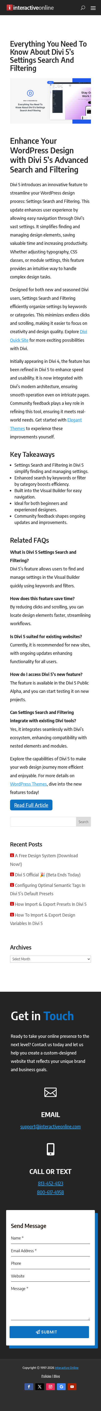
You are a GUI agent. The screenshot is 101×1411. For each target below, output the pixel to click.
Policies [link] (46, 1376)
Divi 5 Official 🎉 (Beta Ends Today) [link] (48, 874)
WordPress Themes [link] (28, 784)
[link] (30, 7)
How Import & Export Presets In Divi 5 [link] (51, 904)
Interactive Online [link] (66, 1368)
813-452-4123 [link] (50, 1183)
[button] (93, 8)
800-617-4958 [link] (50, 1192)
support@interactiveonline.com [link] (50, 1126)
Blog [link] (57, 1376)
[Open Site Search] (81, 8)
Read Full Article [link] (31, 805)
